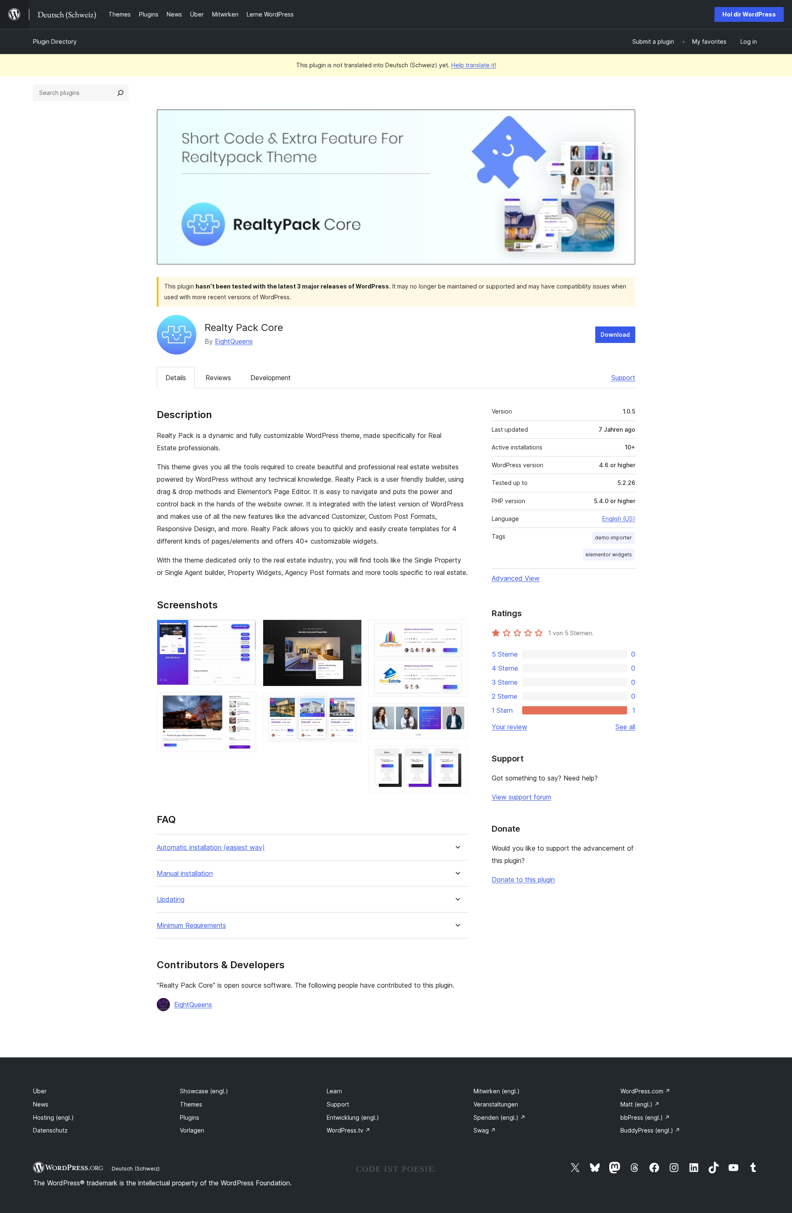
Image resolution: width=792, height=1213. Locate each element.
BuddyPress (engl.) (650, 1130)
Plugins (189, 1117)
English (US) (618, 518)
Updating (170, 899)
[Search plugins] (120, 93)
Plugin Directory (55, 41)
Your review (509, 727)
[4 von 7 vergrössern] (350, 704)
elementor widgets (608, 554)
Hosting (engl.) (53, 1117)
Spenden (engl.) (500, 1117)
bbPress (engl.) (645, 1117)
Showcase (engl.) (204, 1091)
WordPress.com (645, 1091)
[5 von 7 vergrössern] (457, 631)
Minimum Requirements (191, 925)
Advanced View (516, 578)
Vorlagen (192, 1130)
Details (175, 378)
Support (623, 378)
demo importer (613, 537)
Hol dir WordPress (749, 14)
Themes (191, 1104)
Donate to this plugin (523, 879)
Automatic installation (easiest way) (211, 847)
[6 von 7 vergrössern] (457, 714)
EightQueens (234, 341)
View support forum (521, 797)
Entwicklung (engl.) (353, 1117)
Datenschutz (50, 1130)
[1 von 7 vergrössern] (245, 631)
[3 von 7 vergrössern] (350, 631)
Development (270, 378)
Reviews (218, 378)
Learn (334, 1091)
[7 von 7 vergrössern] (457, 756)
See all (625, 727)
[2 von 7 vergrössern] (245, 703)
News (40, 1104)
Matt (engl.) (640, 1104)
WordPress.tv (348, 1130)
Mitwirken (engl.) (497, 1091)
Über (40, 1091)
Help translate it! (473, 65)
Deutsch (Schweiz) (136, 1168)
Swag (485, 1130)
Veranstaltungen (496, 1104)
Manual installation (185, 873)
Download (615, 334)
